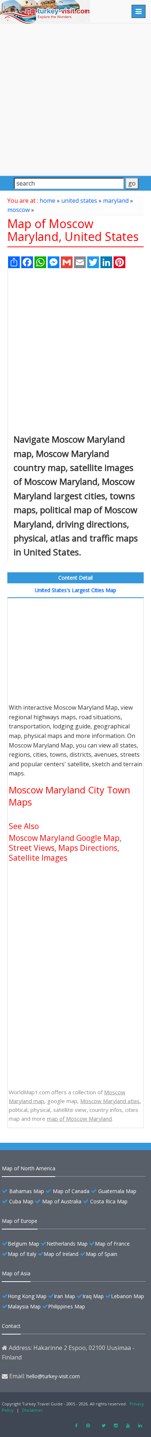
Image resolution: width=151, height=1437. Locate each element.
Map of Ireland (61, 1253)
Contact (11, 1325)
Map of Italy (22, 1253)
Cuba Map (21, 1201)
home (47, 201)
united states (79, 201)
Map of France (112, 1243)
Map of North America (28, 1168)
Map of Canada (71, 1191)
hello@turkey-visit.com (53, 1376)
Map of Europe (19, 1220)
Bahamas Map (26, 1191)
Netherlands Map (67, 1243)
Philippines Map (66, 1306)
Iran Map (64, 1296)
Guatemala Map (117, 1191)
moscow (18, 210)
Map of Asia (16, 1273)
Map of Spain (101, 1253)
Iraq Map (93, 1296)
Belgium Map (23, 1243)
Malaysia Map (24, 1306)
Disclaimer (32, 1410)
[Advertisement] (75, 99)
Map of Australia (61, 1201)
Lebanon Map (127, 1296)
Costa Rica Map (109, 1201)
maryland (116, 201)
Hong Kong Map (27, 1296)
